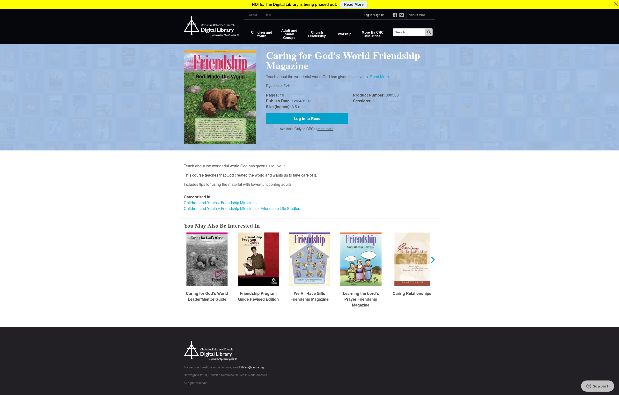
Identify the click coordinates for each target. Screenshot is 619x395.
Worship (345, 33)
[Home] (211, 26)
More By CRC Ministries (372, 34)
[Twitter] (402, 15)
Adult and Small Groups (289, 34)
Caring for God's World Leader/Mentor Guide (207, 296)
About (253, 15)
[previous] (186, 260)
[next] (432, 260)
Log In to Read (307, 118)
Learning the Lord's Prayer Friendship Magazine (361, 299)
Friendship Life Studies (280, 208)
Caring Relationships (412, 293)
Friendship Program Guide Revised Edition (258, 296)
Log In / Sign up (374, 15)
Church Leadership (317, 34)
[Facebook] (396, 15)
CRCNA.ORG (417, 15)
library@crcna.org (252, 367)
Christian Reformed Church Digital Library (228, 351)
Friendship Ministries (239, 202)
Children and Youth (261, 34)
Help (268, 15)
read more (325, 128)
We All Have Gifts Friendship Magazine (309, 296)
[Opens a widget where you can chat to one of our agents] (597, 386)
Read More (379, 76)
